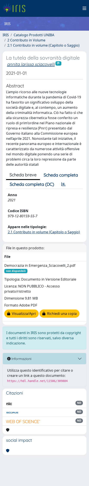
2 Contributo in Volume (26, 40)
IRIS (6, 35)
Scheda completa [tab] (61, 175)
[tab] (63, 184)
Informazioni (21, 359)
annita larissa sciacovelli (31, 64)
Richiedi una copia (61, 313)
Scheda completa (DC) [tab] (32, 184)
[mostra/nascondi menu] (84, 8)
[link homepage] (16, 8)
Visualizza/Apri (23, 313)
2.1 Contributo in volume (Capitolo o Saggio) (43, 45)
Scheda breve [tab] (23, 174)
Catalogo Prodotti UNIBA (34, 35)
